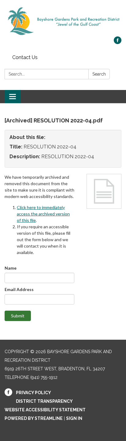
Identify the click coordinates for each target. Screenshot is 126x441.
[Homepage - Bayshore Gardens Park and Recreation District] (63, 21)
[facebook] (117, 42)
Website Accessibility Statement (45, 409)
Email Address (19, 289)
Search (99, 74)
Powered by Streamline (34, 418)
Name (11, 268)
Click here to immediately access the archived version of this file (43, 214)
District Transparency (44, 401)
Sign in (74, 418)
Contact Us (25, 57)
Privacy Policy (33, 392)
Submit (17, 315)
